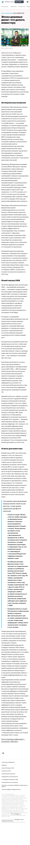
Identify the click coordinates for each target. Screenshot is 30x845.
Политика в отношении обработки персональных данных (15, 785)
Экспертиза (21, 6)
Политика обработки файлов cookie (11, 789)
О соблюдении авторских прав (10, 779)
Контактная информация (8, 762)
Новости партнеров (7, 13)
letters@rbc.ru (17, 814)
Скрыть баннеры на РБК (8, 768)
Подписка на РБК (6, 770)
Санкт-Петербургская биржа (13, 819)
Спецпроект (13, 6)
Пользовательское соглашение (10, 782)
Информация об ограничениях (10, 776)
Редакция (4, 765)
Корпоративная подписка (8, 773)
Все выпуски (4, 6)
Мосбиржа (17, 819)
